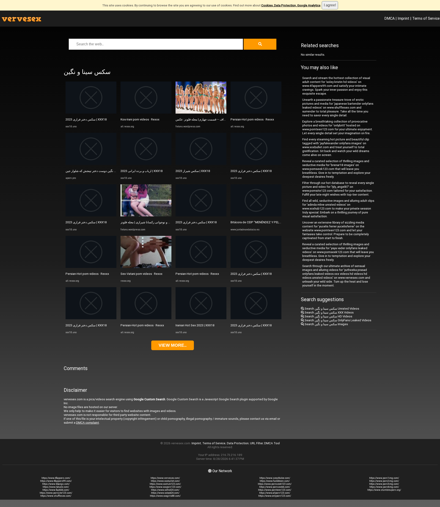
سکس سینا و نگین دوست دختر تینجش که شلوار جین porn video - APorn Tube (115, 171)
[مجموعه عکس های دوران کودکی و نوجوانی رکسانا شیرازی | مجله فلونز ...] (146, 215)
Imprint (403, 18)
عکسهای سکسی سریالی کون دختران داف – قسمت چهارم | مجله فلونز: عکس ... (225, 119)
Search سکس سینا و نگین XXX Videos (329, 312)
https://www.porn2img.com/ (384, 481)
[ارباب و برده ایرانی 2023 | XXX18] (146, 164)
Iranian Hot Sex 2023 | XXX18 (195, 325)
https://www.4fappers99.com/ (56, 481)
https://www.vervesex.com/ (165, 478)
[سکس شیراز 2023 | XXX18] (201, 164)
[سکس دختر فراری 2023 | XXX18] (91, 112)
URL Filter (256, 443)
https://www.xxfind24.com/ (165, 489)
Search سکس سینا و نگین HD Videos (328, 316)
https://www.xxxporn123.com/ (165, 486)
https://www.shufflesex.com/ (55, 495)
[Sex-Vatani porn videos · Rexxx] (146, 267)
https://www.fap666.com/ (55, 489)
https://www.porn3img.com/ (384, 483)
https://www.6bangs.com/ (56, 483)
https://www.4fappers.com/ (55, 478)
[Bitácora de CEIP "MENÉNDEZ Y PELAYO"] (256, 215)
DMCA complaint (87, 423)
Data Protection (238, 443)
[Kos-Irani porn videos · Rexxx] (146, 112)
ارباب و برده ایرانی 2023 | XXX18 (142, 171)
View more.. (173, 345)
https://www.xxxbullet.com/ (165, 481)
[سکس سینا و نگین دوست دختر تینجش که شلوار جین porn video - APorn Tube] (91, 164)
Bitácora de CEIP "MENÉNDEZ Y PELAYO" (258, 222)
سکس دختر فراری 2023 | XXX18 (86, 119)
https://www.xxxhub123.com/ (165, 483)
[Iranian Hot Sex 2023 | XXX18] (201, 318)
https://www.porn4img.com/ (384, 486)
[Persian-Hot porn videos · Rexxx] (91, 267)
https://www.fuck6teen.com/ (275, 481)
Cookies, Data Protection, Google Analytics (290, 5)
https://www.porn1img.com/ (384, 478)
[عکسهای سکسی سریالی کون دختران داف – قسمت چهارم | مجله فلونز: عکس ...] (201, 112)
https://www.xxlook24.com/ (165, 492)
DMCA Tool (272, 443)
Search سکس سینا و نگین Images (326, 324)
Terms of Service (426, 18)
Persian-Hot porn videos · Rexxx (87, 274)
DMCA (389, 18)
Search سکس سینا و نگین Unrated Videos (331, 309)
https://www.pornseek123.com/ (275, 483)
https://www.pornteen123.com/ (274, 489)
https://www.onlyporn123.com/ (274, 495)
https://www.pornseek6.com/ (274, 486)
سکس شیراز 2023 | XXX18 (193, 171)
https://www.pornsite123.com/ (56, 492)
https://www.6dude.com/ (56, 486)
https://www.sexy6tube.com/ (274, 478)
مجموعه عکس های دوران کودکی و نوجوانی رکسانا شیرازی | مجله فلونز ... (166, 222)
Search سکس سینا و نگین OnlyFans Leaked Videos (337, 320)
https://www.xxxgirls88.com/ (165, 495)
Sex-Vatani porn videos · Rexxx (141, 274)
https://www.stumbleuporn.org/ (384, 489)
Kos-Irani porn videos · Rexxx (140, 119)
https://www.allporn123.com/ (274, 492)
